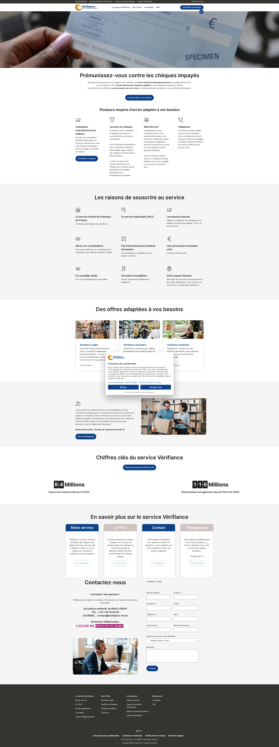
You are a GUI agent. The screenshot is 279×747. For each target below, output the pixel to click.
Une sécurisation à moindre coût (182, 247)
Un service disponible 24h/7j (137, 216)
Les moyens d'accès (178, 216)
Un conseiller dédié (86, 275)
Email (176, 604)
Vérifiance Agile (107, 700)
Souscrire (105, 713)
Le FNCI (78, 704)
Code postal (152, 625)
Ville (176, 615)
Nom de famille (153, 593)
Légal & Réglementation (85, 717)
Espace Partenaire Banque (125, 1)
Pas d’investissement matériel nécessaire (138, 247)
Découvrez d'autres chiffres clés (139, 467)
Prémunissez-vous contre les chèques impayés (139, 75)
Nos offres (137, 7)
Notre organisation (83, 709)
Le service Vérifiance (121, 7)
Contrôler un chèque (192, 7)
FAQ (158, 7)
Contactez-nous (198, 1)
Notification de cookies (155, 736)
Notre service (81, 700)
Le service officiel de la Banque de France (93, 218)
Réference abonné (181, 625)
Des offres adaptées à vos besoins (139, 309)
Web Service (151, 126)
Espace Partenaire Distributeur (101, 1)
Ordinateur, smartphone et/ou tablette (85, 130)
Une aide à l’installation (134, 275)
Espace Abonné (81, 1)
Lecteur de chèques (121, 126)
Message (150, 647)
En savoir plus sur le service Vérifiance (139, 517)
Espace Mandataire (145, 1)
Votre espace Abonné (179, 275)
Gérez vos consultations (89, 245)
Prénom (178, 593)
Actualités (148, 7)
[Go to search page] (201, 12)
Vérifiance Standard (109, 704)
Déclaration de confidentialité (106, 736)
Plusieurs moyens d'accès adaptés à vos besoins (140, 110)
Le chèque (79, 713)
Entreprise (151, 604)
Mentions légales (176, 736)
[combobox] (172, 640)
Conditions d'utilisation (132, 736)
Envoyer (152, 668)
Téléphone (184, 126)
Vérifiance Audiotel (108, 709)
